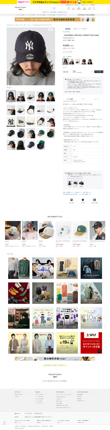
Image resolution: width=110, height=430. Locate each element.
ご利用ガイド (59, 398)
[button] (31, 56)
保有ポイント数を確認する (83, 420)
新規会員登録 (80, 394)
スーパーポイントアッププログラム (64, 394)
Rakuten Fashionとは (61, 396)
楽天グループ (85, 4)
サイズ (83, 99)
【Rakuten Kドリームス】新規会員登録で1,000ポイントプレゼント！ (38, 416)
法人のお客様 (59, 403)
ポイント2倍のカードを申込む (63, 420)
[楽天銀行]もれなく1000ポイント (73, 4)
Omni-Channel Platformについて (63, 407)
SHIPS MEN (67, 32)
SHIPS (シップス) (18, 25)
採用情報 (51, 426)
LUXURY (17, 396)
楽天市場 (92, 4)
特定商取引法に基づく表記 (62, 405)
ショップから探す (39, 396)
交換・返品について (87, 192)
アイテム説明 (70, 99)
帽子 (25, 25)
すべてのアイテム (39, 403)
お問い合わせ (59, 401)
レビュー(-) (96, 99)
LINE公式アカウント (81, 400)
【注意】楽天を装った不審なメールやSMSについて (55, 365)
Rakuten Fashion (10, 25)
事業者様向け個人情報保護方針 (34, 426)
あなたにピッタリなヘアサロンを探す (22, 420)
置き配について (78, 192)
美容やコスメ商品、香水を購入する (44, 420)
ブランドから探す (39, 394)
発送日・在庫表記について (68, 192)
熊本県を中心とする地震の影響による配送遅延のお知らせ (55, 12)
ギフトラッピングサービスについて (75, 178)
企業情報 (16, 426)
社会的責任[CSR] (44, 426)
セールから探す (39, 401)
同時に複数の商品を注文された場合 (70, 194)
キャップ (29, 25)
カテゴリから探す (39, 398)
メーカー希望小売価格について (85, 194)
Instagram (79, 398)
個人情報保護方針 (23, 426)
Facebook (79, 396)
